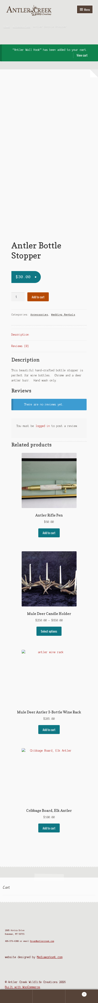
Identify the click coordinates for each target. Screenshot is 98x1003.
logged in (43, 425)
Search (49, 996)
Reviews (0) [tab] (20, 346)
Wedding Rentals (63, 314)
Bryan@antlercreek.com (42, 941)
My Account (16, 996)
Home (6, 26)
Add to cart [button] (49, 532)
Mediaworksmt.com (49, 957)
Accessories (21, 26)
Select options (49, 631)
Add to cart (38, 297)
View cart (82, 55)
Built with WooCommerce (22, 987)
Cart (75, 993)
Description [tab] (20, 334)
